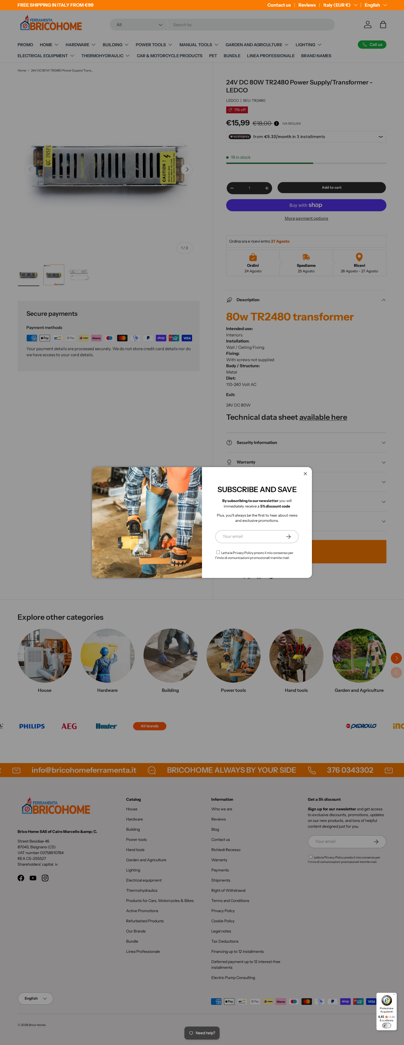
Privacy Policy (243, 553)
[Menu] (394, 995)
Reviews (307, 5)
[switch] (386, 1025)
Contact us (279, 5)
